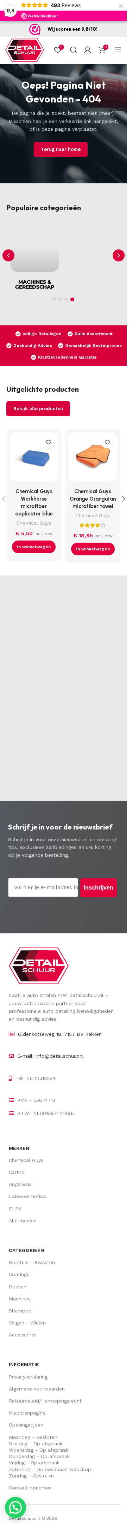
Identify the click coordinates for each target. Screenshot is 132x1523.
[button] (119, 255)
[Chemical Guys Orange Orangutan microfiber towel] (93, 458)
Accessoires (23, 1335)
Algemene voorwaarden (37, 1389)
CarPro (17, 1172)
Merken (19, 1148)
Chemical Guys (33, 523)
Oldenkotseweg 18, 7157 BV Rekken (60, 1034)
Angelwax (20, 1184)
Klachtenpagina (27, 1413)
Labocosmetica (27, 1196)
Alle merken (23, 1220)
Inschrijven (98, 888)
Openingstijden (26, 1425)
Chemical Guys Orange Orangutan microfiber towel (93, 498)
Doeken (17, 1286)
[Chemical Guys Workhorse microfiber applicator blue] (34, 458)
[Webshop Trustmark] (34, 29)
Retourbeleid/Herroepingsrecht (45, 1401)
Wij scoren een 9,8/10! (73, 29)
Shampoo (20, 1311)
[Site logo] (24, 49)
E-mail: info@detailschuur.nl (50, 1056)
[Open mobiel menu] (118, 50)
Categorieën (26, 1250)
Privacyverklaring (28, 1377)
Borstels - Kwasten (32, 1262)
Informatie (24, 1364)
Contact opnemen (30, 1487)
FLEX (15, 1208)
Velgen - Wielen (27, 1323)
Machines (20, 1298)
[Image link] (39, 965)
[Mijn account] (88, 50)
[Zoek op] (74, 50)
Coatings (19, 1274)
